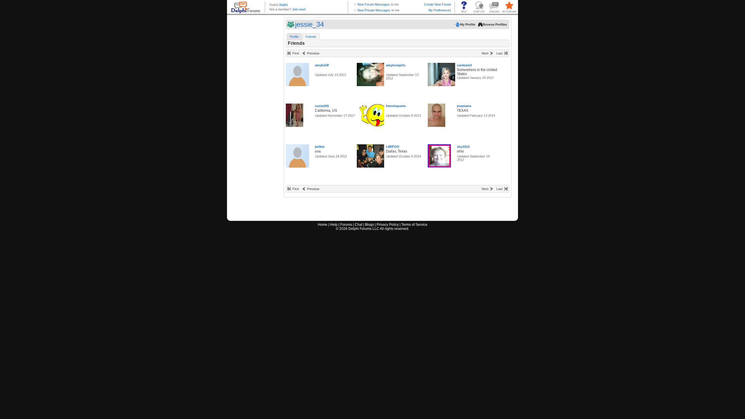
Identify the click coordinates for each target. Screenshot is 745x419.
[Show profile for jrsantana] (436, 114)
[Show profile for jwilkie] (297, 154)
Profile (294, 36)
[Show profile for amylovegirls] (372, 73)
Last (499, 53)
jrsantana (464, 106)
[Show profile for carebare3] (446, 73)
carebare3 (464, 65)
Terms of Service (414, 225)
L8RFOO (392, 146)
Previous (313, 53)
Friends (311, 36)
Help (334, 225)
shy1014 (463, 146)
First (295, 53)
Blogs (369, 225)
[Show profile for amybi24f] (297, 73)
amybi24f (322, 65)
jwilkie (319, 146)
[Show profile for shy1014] (439, 154)
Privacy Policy (388, 225)
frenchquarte (396, 106)
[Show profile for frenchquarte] (378, 114)
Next (485, 53)
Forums (346, 225)
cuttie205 (322, 106)
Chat (358, 225)
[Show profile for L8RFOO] (371, 154)
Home (322, 225)
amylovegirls (395, 65)
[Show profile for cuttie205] (294, 114)
